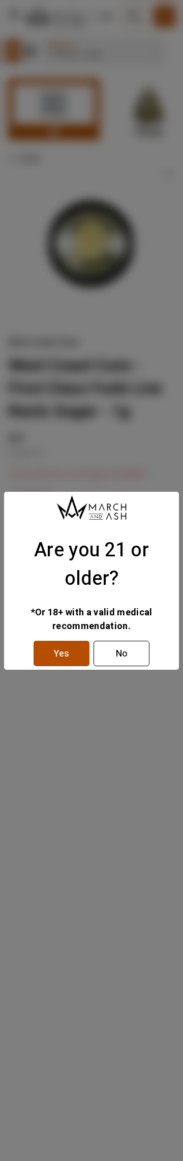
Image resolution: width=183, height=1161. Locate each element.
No (122, 654)
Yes (61, 654)
